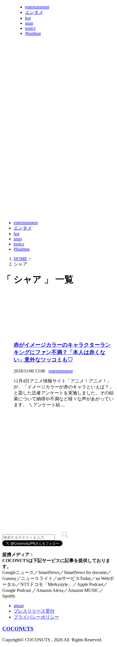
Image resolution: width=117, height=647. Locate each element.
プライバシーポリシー (36, 617)
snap (29, 23)
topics (30, 28)
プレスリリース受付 (34, 611)
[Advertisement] (58, 156)
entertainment (37, 7)
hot (28, 18)
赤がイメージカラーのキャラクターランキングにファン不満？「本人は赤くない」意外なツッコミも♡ (62, 352)
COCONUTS (18, 629)
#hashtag (33, 33)
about (19, 605)
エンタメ (34, 12)
